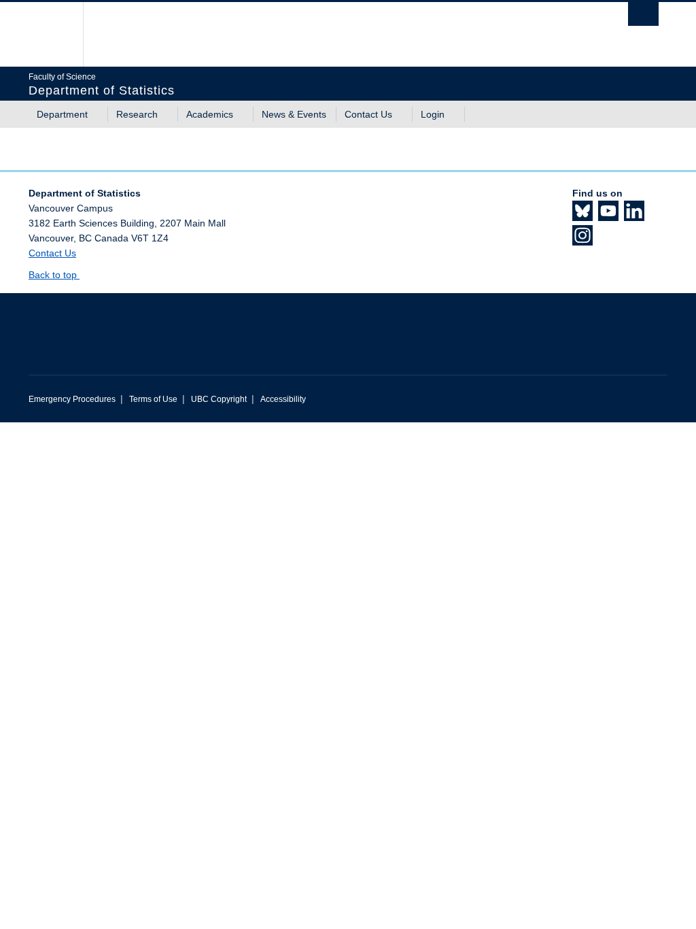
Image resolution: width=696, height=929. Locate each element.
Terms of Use (153, 399)
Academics (209, 114)
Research (137, 114)
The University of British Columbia (61, 34)
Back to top (54, 274)
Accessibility (283, 399)
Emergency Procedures (72, 399)
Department (62, 114)
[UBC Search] (643, 14)
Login (433, 114)
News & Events (294, 114)
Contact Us (368, 114)
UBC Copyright (219, 399)
